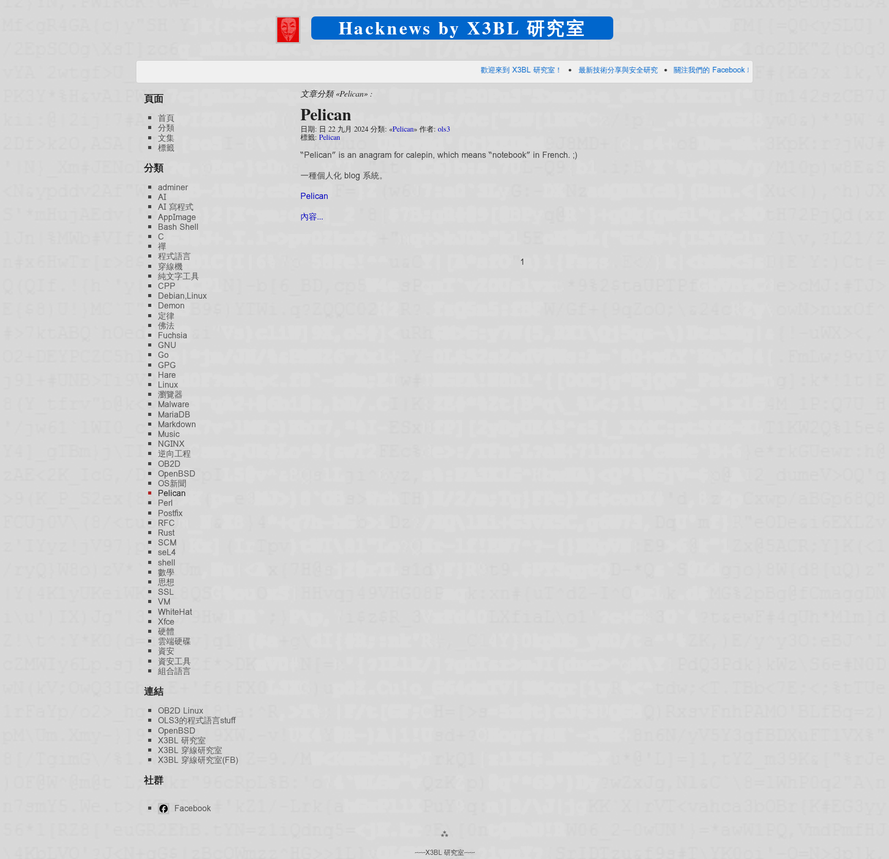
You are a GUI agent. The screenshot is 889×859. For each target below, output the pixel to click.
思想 (166, 582)
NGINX (171, 443)
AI (162, 197)
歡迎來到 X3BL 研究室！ (490, 70)
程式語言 (174, 256)
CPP (166, 286)
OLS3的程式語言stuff (197, 720)
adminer (173, 187)
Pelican (325, 114)
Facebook (191, 808)
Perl (165, 503)
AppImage (177, 217)
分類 (166, 127)
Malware (173, 404)
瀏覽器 (170, 394)
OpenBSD (176, 473)
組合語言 (174, 671)
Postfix (170, 513)
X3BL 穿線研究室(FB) (198, 760)
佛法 (166, 325)
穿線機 (170, 266)
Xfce (166, 621)
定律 (166, 315)
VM (164, 601)
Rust (166, 532)
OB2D (169, 464)
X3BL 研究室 (182, 740)
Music (169, 434)
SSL (166, 592)
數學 (166, 572)
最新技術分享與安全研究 (587, 70)
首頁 (166, 118)
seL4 (167, 552)
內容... (311, 216)
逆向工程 (174, 453)
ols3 (444, 129)
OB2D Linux (180, 710)
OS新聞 (172, 483)
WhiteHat (175, 612)
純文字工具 (178, 276)
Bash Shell (178, 227)
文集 (166, 138)
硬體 (166, 631)
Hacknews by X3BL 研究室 (462, 27)
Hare (167, 375)
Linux (168, 384)
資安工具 (174, 661)
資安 (166, 651)
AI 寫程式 (175, 206)
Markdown (177, 424)
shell (166, 562)
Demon (171, 305)
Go (163, 355)
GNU (167, 345)
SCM (167, 542)
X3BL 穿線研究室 (190, 750)
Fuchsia (172, 335)
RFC (166, 523)
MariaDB (174, 414)
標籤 (166, 147)
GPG (167, 365)
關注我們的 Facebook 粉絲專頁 (694, 70)
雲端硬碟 (174, 641)
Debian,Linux (182, 295)
